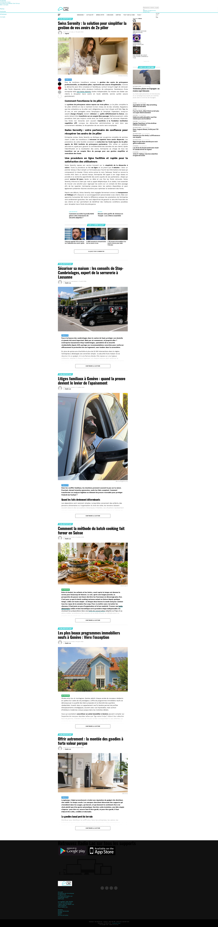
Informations (62, 905)
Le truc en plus (63, 915)
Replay (145, 10)
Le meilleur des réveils (65, 901)
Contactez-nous (5, 2)
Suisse (60, 912)
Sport (59, 914)
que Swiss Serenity (84, 91)
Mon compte (4, 5)
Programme (152, 10)
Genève (60, 910)
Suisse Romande (63, 911)
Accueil (60, 892)
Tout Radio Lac (63, 907)
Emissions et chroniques (66, 893)
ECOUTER (146, 12)
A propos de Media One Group (10, 3)
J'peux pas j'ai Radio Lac (66, 904)
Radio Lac (68, 283)
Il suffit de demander (65, 903)
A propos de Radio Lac (65, 896)
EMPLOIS (61, 899)
